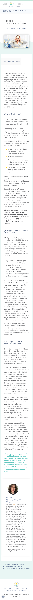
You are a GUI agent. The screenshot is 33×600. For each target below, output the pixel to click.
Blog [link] (11, 10)
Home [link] (5, 10)
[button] (27, 4)
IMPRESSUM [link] (23, 591)
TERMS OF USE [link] (12, 591)
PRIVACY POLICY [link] (21, 588)
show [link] (17, 61)
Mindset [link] (11, 28)
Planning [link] (21, 28)
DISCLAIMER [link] (8, 588)
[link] (13, 4)
